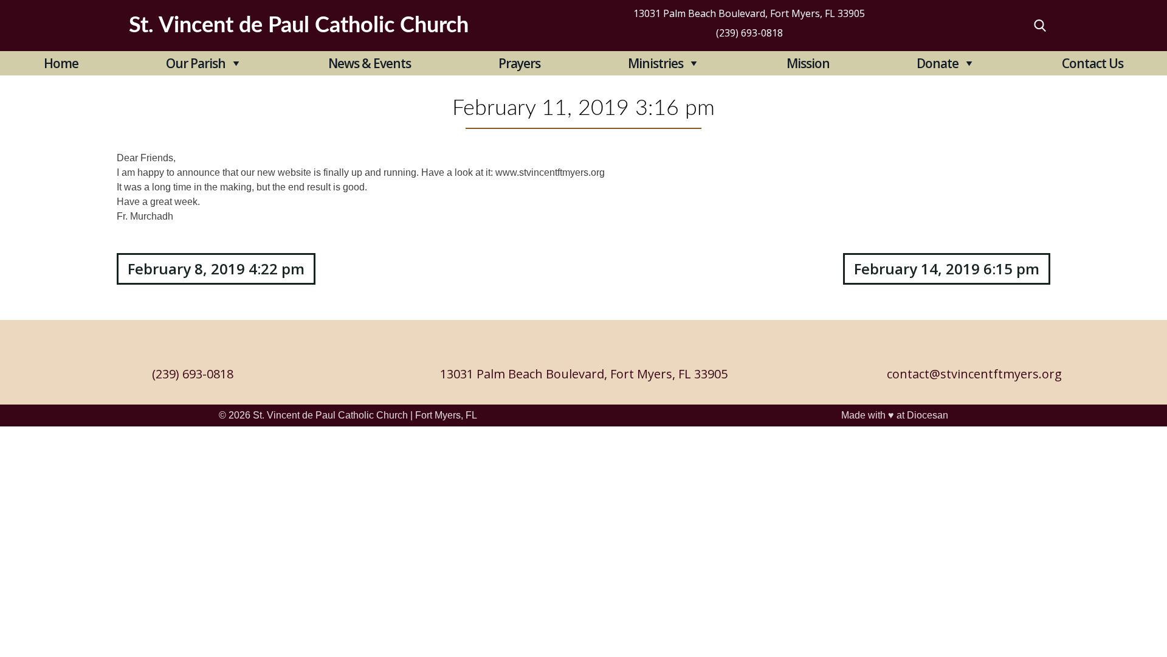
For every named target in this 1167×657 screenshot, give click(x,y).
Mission (808, 63)
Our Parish (195, 63)
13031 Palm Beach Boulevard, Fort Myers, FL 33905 (749, 13)
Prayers (519, 63)
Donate (938, 63)
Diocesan (927, 415)
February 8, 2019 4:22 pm (216, 269)
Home (61, 63)
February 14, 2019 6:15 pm (946, 269)
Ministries (655, 63)
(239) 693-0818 (749, 33)
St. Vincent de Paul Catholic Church (330, 415)
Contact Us (1092, 63)
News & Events (369, 63)
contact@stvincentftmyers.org (974, 374)
